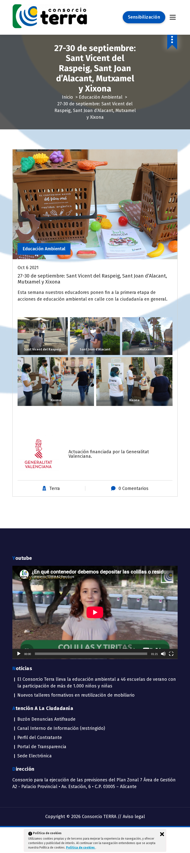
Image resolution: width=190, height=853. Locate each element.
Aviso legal (134, 816)
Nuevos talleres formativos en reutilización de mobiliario (76, 695)
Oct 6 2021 (28, 267)
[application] (95, 612)
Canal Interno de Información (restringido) (61, 728)
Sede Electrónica (34, 756)
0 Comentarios (133, 488)
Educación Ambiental (100, 97)
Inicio (67, 97)
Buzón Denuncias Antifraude (46, 719)
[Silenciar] (163, 653)
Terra (54, 488)
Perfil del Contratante (39, 737)
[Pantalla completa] (171, 653)
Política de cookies (80, 847)
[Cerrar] (162, 834)
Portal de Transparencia (41, 746)
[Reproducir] (18, 653)
